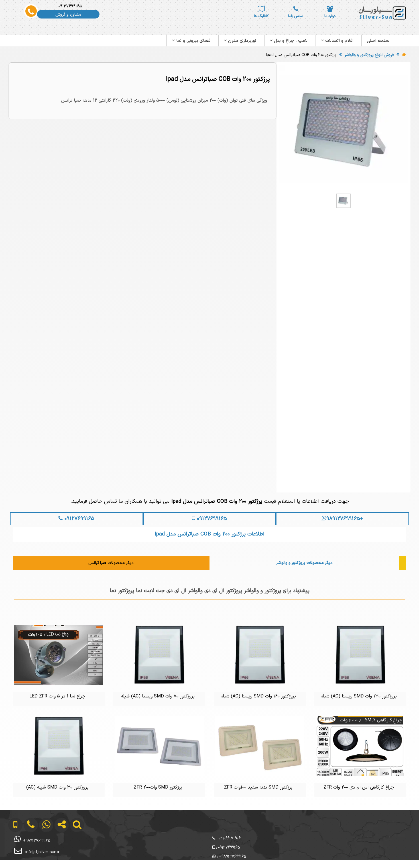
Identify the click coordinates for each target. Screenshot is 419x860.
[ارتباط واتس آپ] (41, 848)
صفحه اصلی (378, 40)
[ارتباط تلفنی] (26, 848)
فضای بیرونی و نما (192, 40)
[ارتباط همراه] (11, 848)
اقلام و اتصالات (338, 40)
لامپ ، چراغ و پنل (290, 40)
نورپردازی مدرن (241, 40)
